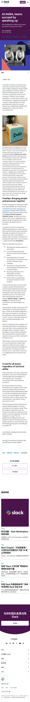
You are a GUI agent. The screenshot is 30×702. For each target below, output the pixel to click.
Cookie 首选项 (13, 687)
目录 (2, 72)
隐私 (2, 687)
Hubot (12, 332)
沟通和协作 (9, 37)
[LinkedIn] (6, 643)
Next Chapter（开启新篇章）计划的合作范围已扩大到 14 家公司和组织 (14, 550)
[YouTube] (20, 643)
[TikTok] (23, 643)
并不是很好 (15, 472)
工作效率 (4, 9)
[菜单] (28, 2)
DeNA (4, 91)
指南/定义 (16, 37)
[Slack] (5, 2)
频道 (3, 37)
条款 (6, 687)
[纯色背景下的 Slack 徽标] (15, 513)
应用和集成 (23, 37)
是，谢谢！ (15, 465)
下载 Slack (4, 684)
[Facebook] (13, 643)
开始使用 (22, 2)
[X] (16, 643)
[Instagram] (10, 643)
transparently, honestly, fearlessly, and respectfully (13, 209)
